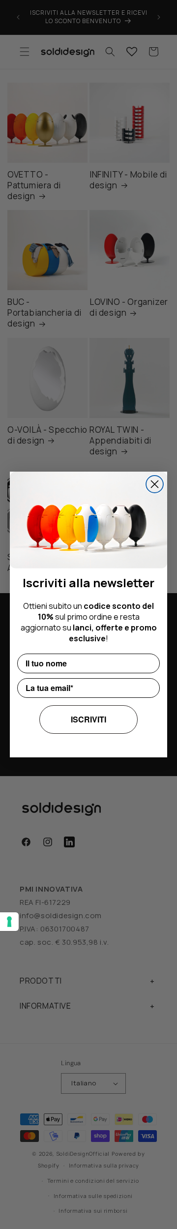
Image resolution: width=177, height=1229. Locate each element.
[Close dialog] (154, 484)
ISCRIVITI (88, 719)
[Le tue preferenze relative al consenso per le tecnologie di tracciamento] (9, 921)
